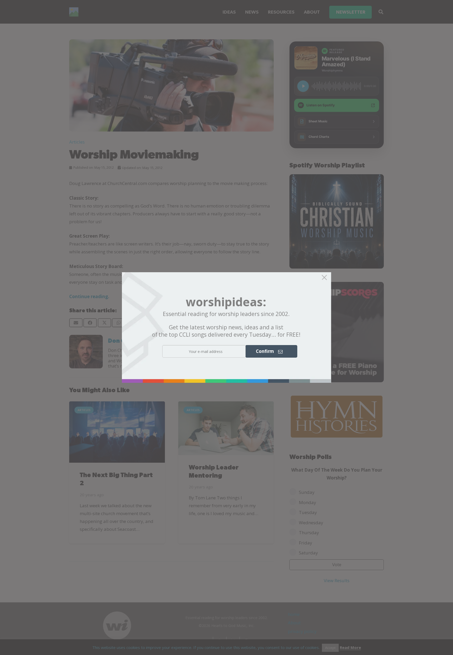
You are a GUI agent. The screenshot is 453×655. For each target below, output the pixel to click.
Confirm (267, 351)
